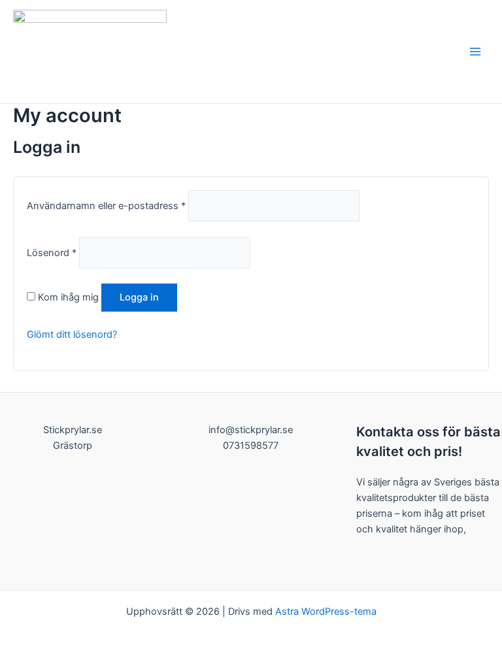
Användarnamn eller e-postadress (106, 206)
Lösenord (51, 253)
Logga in (139, 297)
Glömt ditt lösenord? (72, 334)
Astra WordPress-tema (325, 611)
